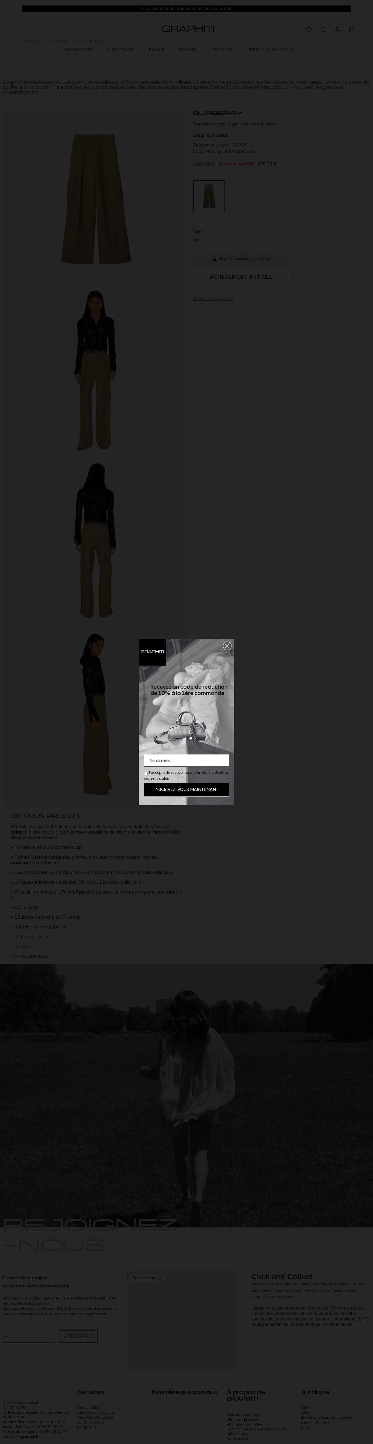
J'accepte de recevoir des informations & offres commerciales (186, 776)
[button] (227, 646)
